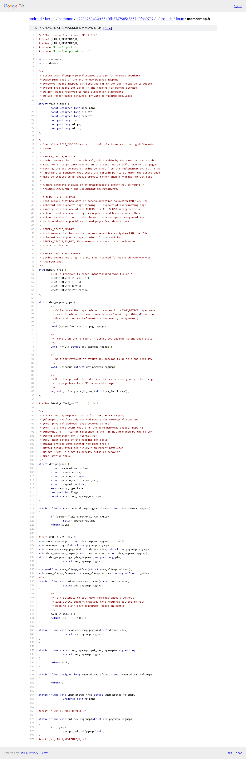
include (167, 18)
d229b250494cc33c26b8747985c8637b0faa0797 (114, 18)
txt (230, 753)
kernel (50, 18)
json (239, 753)
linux (180, 18)
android (35, 18)
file (108, 28)
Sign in (238, 6)
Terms (44, 753)
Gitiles (23, 753)
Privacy (33, 753)
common (66, 18)
